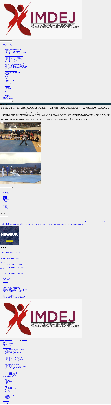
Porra (6, 89)
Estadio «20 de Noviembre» (11, 48)
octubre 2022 (5, 206)
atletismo (24, 222)
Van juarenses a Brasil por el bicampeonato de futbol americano (14, 264)
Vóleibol (7, 95)
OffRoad (62, 224)
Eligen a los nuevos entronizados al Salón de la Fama (13, 297)
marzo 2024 (5, 201)
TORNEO (78, 224)
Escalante (102, 222)
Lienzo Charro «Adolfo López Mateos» (13, 64)
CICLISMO (63, 222)
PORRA (68, 224)
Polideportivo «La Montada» (11, 69)
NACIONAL (54, 224)
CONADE (78, 222)
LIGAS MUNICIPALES (8, 73)
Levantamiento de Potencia (10, 84)
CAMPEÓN (47, 222)
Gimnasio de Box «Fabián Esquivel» (12, 51)
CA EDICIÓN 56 (6, 278)
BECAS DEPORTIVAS (8, 98)
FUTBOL (1, 224)
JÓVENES (23, 224)
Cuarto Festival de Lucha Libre (9, 295)
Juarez (15, 224)
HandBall (7, 81)
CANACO (50, 222)
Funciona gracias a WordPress (6, 340)
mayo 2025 (5, 197)
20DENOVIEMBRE (3, 222)
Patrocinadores (6, 401)
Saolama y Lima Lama (9, 91)
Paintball (7, 87)
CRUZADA (83, 222)
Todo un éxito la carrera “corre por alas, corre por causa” (14, 296)
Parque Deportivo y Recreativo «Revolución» (14, 65)
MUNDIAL (50, 224)
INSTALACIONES (7, 44)
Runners (71, 224)
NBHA (58, 224)
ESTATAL (107, 222)
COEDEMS (75, 222)
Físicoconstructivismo (9, 80)
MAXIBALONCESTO (34, 224)
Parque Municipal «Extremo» (11, 68)
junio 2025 (5, 196)
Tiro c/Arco (7, 94)
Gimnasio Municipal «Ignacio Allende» (13, 57)
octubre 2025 (5, 192)
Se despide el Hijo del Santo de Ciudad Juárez (12, 294)
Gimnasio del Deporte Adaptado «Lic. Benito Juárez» (16, 52)
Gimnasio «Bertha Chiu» (10, 50)
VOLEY (81, 224)
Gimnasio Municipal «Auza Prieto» (12, 54)
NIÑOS (60, 224)
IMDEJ (6, 224)
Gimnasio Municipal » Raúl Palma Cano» (13, 53)
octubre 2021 (5, 211)
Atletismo (7, 74)
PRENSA (5, 402)
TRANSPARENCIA (7, 96)
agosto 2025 (5, 194)
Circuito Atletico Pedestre (69, 222)
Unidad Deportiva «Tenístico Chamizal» (13, 72)
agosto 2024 (5, 200)
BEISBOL (36, 222)
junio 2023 (5, 204)
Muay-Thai (7, 86)
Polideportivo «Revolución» (11, 71)
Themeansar (24, 340)
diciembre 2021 (6, 208)
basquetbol (33, 222)
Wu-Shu (6, 399)
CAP (53, 222)
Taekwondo (7, 93)
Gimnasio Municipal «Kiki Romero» (12, 60)
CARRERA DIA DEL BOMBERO (10, 345)
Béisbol (6, 75)
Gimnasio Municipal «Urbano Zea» (12, 61)
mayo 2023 (5, 205)
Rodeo (6, 90)
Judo (6, 82)
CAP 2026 (5, 97)
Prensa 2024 (5, 280)
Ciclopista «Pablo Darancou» (11, 46)
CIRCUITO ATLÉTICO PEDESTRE (10, 346)
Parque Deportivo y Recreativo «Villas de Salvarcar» (16, 66)
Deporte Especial (8, 78)
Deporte (88, 222)
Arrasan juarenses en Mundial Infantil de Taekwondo (11, 271)
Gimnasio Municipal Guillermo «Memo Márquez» (15, 63)
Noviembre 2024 (6, 279)
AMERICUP (20, 222)
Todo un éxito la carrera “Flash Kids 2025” (9, 258)
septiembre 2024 (6, 199)
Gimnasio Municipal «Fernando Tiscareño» (14, 56)
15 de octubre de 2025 (4, 255)
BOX (39, 222)
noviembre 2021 (6, 209)
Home (4, 342)
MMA (47, 224)
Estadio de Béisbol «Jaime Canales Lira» (13, 49)
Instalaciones (11, 224)
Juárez (19, 224)
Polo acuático (8, 88)
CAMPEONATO (42, 222)
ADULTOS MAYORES (10, 222)
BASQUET (28, 222)
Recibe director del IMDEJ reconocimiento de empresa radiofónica (16, 292)
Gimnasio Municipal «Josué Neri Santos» (13, 59)
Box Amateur (8, 76)
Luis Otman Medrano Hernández (16, 255)
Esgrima (6, 79)
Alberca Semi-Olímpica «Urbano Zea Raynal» (14, 45)
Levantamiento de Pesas (10, 83)
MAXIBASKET (40, 224)
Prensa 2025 (2, 249)
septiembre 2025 (6, 193)
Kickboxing (28, 224)
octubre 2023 (5, 202)
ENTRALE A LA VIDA (95, 222)
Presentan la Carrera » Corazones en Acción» (10, 252)
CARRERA (58, 222)
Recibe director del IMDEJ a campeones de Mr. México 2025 (15, 291)
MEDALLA (44, 224)
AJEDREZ (16, 222)
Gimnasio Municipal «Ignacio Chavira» (13, 58)
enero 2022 (5, 207)
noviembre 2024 (6, 198)
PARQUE (65, 224)
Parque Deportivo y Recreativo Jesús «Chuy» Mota (15, 67)
